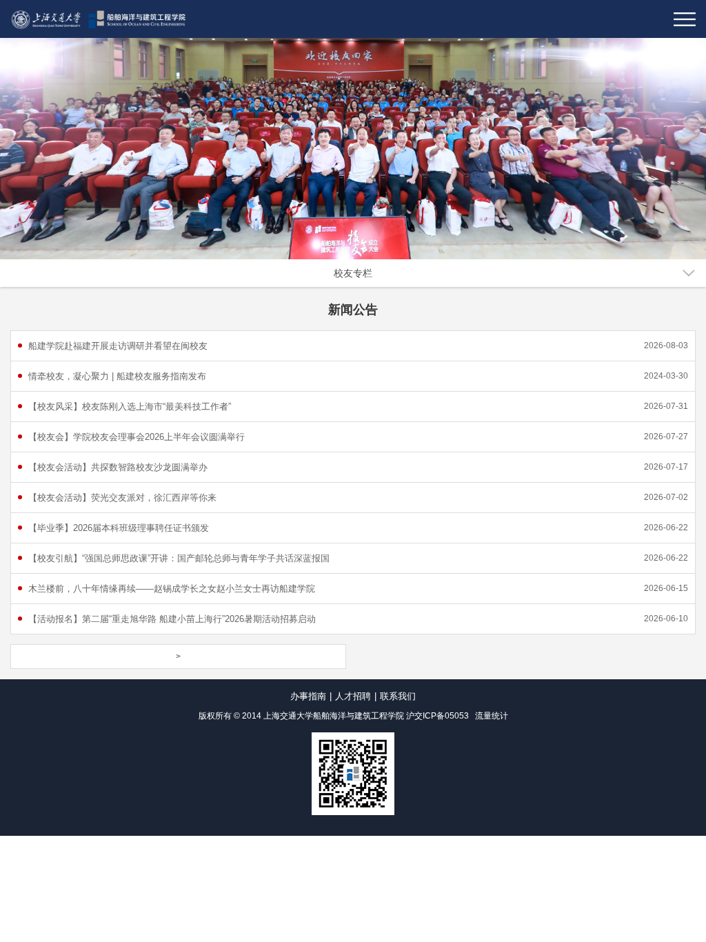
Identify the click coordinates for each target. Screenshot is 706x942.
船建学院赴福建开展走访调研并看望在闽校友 (118, 346)
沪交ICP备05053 (437, 716)
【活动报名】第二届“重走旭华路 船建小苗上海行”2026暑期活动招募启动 (172, 619)
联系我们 (398, 696)
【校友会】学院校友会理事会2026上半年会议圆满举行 (136, 437)
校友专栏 (353, 273)
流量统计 (491, 716)
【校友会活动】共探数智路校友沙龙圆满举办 (118, 467)
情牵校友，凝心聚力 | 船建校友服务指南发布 (117, 376)
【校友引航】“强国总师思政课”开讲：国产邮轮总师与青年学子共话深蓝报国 (179, 558)
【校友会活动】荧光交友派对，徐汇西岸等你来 (122, 497)
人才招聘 (353, 696)
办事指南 (308, 696)
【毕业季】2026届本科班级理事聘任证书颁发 (118, 528)
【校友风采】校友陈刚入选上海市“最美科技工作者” (129, 406)
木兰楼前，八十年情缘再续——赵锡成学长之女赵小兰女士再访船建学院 (171, 588)
